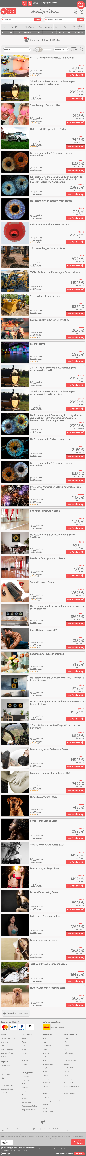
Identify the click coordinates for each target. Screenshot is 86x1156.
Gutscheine (25, 1076)
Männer (24, 1038)
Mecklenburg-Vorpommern (72, 1086)
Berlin (65, 1049)
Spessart (45, 1104)
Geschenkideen (26, 1080)
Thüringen (67, 1071)
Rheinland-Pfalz (68, 1068)
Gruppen (3, 1069)
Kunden (24, 1064)
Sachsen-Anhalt (68, 1082)
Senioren (24, 1057)
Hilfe (2, 1046)
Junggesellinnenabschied (29, 1106)
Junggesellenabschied (28, 1110)
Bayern (66, 1038)
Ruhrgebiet (46, 1093)
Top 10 (14, 27)
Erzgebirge (46, 1068)
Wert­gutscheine (45, 27)
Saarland (66, 1090)
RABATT (80, 6)
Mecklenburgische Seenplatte (51, 1101)
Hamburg (67, 1046)
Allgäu (45, 1038)
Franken (45, 1071)
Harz (44, 1042)
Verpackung (4, 1042)
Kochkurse (25, 1098)
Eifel (44, 1057)
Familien (24, 1053)
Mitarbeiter (25, 1060)
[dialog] (43, 1151)
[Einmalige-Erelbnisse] (43, 1122)
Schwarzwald (47, 1046)
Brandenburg (68, 1079)
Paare (23, 1046)
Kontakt (3, 1057)
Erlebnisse (25, 1084)
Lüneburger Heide (48, 1079)
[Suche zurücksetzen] (81, 49)
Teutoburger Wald (48, 1112)
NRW (65, 1042)
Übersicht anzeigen (58, 1027)
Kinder (24, 1049)
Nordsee (45, 1086)
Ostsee (45, 1049)
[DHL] (46, 1027)
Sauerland (46, 1097)
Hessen (66, 1075)
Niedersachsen (68, 1053)
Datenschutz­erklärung (7, 1085)
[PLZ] (2, 20)
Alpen (44, 1060)
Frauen (24, 1042)
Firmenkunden (5, 1065)
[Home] (3, 27)
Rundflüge (25, 1087)
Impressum (4, 1082)
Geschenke (25, 1095)
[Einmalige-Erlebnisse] (45, 11)
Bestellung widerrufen (7, 1053)
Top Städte (29, 27)
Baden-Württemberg (70, 1060)
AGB (2, 1078)
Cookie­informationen (7, 1093)
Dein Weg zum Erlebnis (8, 1038)
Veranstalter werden (77, 27)
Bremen (66, 1064)
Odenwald (46, 1090)
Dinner (24, 1091)
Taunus (45, 1108)
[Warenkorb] (76, 11)
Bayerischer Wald (48, 1064)
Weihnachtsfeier (26, 1102)
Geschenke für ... (61, 27)
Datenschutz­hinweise (7, 1089)
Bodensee (46, 1053)
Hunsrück (46, 1075)
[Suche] (46, 20)
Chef (23, 1068)
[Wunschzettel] (82, 11)
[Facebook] (67, 1129)
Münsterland (46, 1082)
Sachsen (66, 1057)
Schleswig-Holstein (69, 1093)
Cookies (19, 1149)
